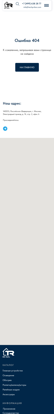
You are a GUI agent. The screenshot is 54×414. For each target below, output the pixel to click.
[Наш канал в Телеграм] (5, 128)
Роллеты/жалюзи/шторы (14, 384)
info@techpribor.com (32, 7)
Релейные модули (11, 389)
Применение (9, 408)
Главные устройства (13, 370)
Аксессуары (9, 394)
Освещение (8, 375)
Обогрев (7, 380)
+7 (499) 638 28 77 (31, 3)
